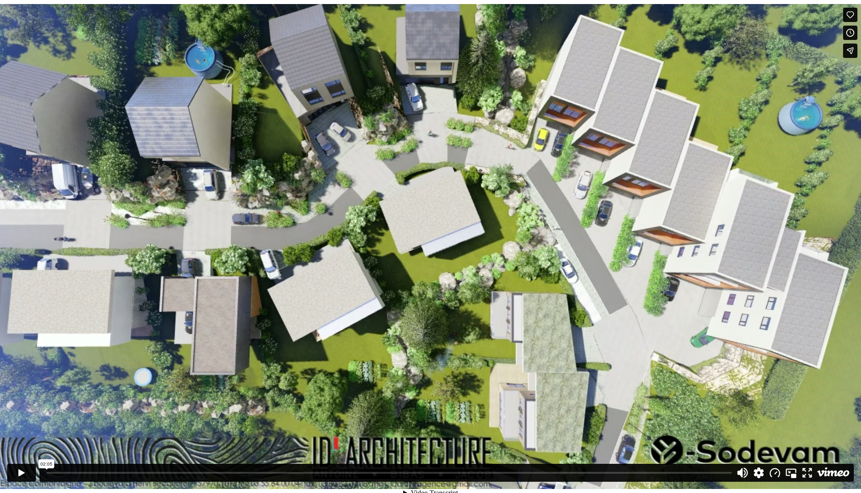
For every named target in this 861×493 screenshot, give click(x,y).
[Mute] (742, 473)
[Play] (21, 473)
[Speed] (775, 473)
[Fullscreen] (807, 473)
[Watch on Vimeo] (833, 473)
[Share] (850, 51)
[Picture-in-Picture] (791, 473)
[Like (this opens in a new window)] (850, 15)
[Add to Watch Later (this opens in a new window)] (850, 33)
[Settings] (759, 473)
